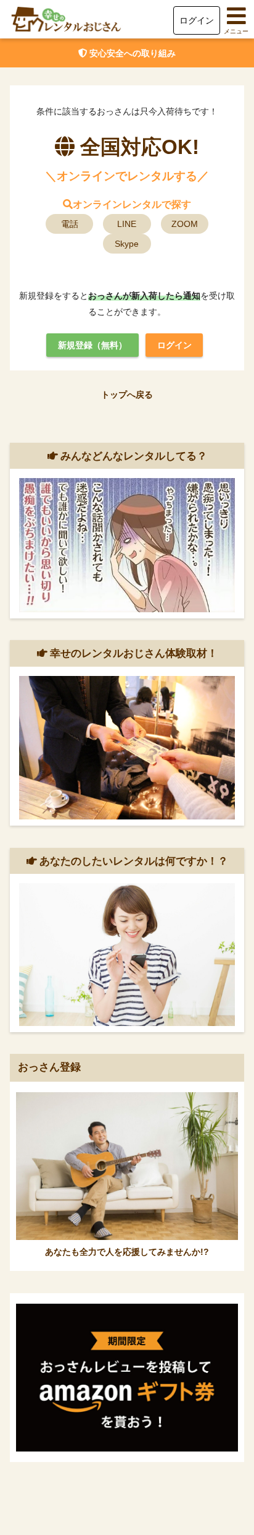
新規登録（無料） (92, 345)
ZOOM (184, 224)
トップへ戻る (127, 395)
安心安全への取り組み (131, 53)
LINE (126, 224)
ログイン (196, 20)
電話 (69, 224)
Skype (127, 244)
